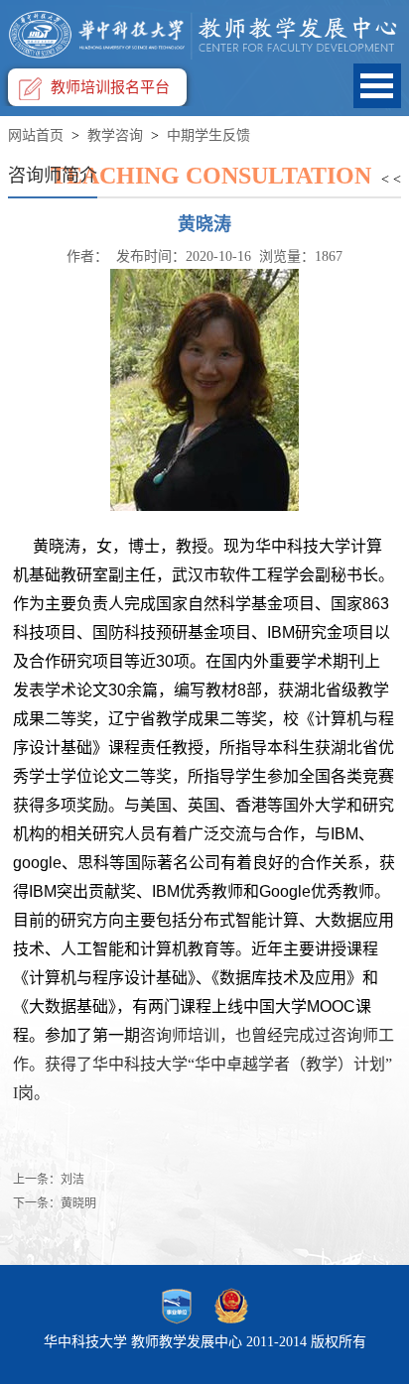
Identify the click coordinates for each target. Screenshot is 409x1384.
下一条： (54, 1203)
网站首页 (36, 135)
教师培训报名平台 (110, 87)
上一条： (48, 1180)
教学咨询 (115, 135)
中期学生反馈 (208, 135)
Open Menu (377, 85)
